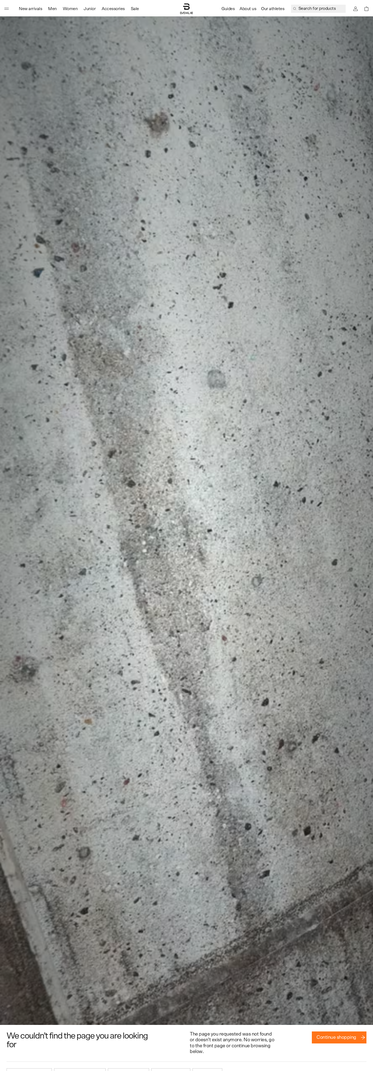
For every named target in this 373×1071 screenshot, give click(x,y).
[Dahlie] (186, 8)
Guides (228, 9)
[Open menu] (6, 8)
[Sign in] (355, 8)
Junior (90, 9)
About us (247, 9)
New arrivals (30, 9)
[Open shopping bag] (366, 8)
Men (52, 9)
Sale (135, 9)
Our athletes (272, 9)
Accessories (113, 9)
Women (70, 9)
